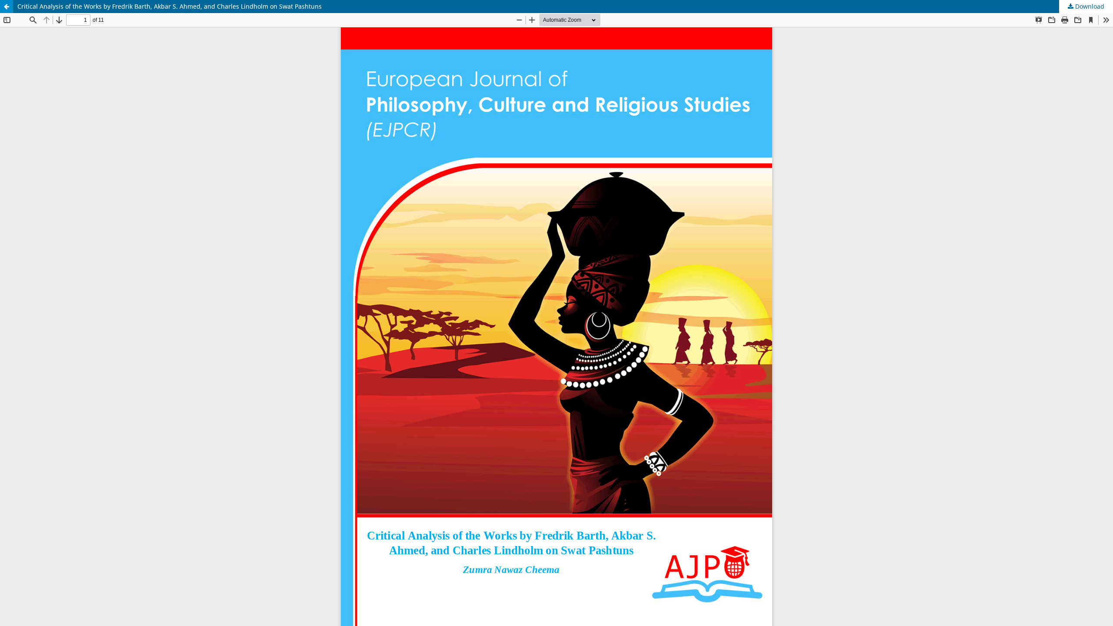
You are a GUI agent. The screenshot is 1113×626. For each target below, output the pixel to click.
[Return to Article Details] (6, 6)
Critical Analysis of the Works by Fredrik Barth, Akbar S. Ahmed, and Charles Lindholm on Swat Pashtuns (169, 6)
